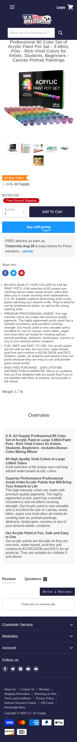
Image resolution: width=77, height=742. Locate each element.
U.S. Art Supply (18, 184)
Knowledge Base (14, 707)
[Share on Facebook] (5, 273)
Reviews (44, 689)
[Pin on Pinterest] (21, 273)
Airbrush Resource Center (20, 702)
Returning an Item (45, 693)
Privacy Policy (45, 698)
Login (61, 7)
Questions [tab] (35, 579)
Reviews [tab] (9, 579)
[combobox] (31, 33)
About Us (10, 689)
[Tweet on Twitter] (13, 273)
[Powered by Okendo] (13, 593)
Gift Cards (47, 702)
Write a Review (57, 591)
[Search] (60, 33)
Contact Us (27, 689)
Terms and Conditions (17, 698)
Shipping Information (17, 693)
